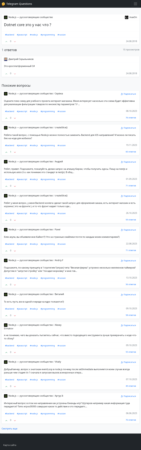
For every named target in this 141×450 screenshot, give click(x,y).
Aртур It (59, 395)
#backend (9, 34)
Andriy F (59, 260)
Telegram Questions (19, 4)
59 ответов (131, 219)
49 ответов (131, 386)
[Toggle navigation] (135, 4)
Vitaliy (58, 361)
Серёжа (59, 93)
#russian (62, 34)
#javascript (22, 34)
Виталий (59, 294)
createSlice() (61, 127)
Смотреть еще (9, 428)
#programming (48, 34)
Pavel (57, 229)
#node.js (34, 34)
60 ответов (131, 151)
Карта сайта (9, 445)
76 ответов (131, 117)
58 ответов (131, 315)
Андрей (59, 161)
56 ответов (131, 284)
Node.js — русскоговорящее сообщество (30, 17)
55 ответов (131, 352)
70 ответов (131, 420)
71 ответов (131, 185)
